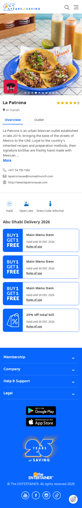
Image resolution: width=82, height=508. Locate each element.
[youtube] (25, 495)
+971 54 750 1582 (19, 170)
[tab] (6, 335)
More (7, 160)
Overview (13, 119)
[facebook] (36, 495)
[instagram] (46, 495)
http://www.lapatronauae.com (27, 182)
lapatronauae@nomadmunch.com (30, 176)
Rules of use (34, 246)
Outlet (39, 119)
